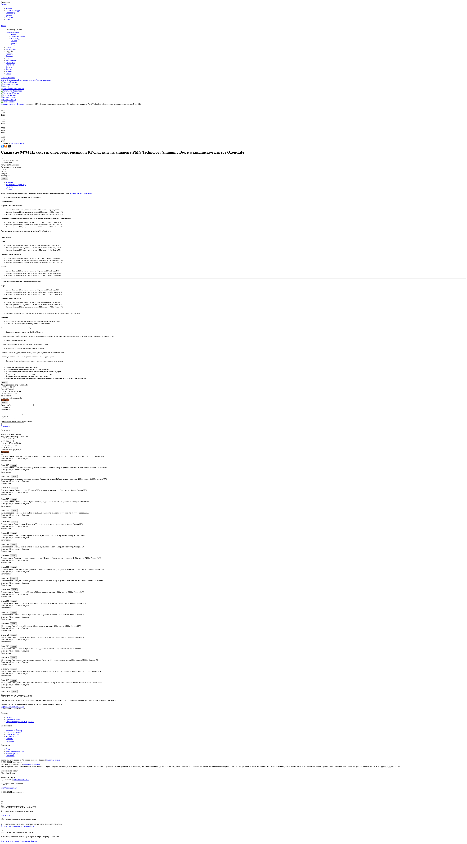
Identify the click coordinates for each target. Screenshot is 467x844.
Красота (9, 54)
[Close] (2, 454)
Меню (3, 26)
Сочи (8, 19)
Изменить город (12, 32)
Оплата (9, 717)
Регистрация (11, 49)
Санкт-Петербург (13, 10)
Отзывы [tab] (9, 189)
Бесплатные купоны (26, 80)
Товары (9, 71)
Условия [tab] (9, 182)
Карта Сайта (11, 736)
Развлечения (11, 60)
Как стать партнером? (15, 751)
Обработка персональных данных (20, 722)
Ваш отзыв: (5, 410)
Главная (4, 104)
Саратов (9, 17)
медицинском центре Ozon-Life (81, 193)
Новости (9, 739)
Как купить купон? (14, 732)
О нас (8, 749)
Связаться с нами (53, 760)
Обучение (10, 65)
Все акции (10, 756)
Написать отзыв (17, 143)
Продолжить (6, 815)
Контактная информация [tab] (16, 185)
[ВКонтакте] (2, 146)
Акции (12, 104)
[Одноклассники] (5, 146)
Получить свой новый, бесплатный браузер (19, 841)
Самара (9, 15)
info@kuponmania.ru (31, 764)
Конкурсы (10, 741)
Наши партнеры (12, 753)
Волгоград (10, 13)
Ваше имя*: (6, 405)
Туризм (9, 69)
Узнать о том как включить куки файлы (17, 826)
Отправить (5, 426)
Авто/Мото (10, 63)
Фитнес (9, 67)
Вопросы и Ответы (14, 730)
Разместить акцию (43, 80)
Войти (8, 47)
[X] (9, 146)
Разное (8, 74)
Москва (9, 8)
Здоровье (9, 56)
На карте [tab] (9, 187)
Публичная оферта (13, 719)
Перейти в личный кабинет (12, 707)
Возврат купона (12, 734)
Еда (7, 58)
